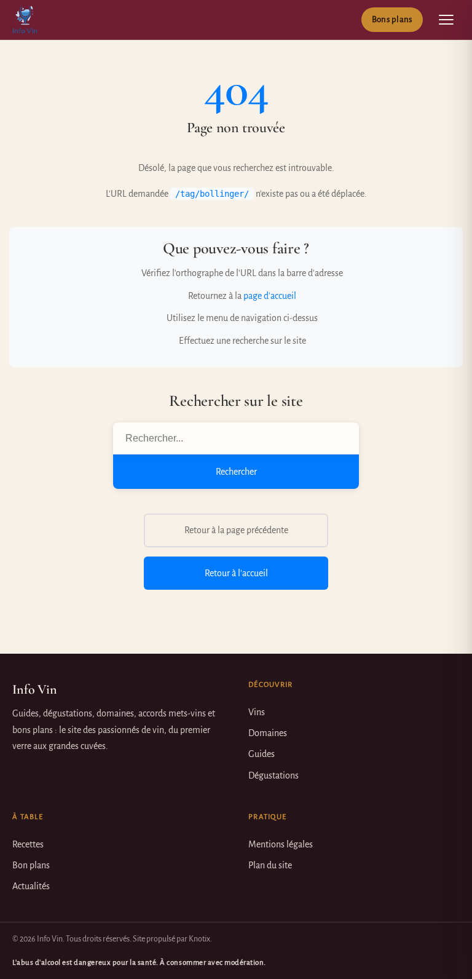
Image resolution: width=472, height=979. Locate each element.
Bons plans (392, 19)
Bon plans (31, 865)
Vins (256, 712)
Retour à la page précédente (236, 530)
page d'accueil (269, 296)
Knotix (199, 939)
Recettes (28, 844)
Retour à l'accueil (236, 573)
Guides (261, 754)
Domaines (267, 733)
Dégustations (273, 775)
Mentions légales (280, 844)
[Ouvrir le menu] (446, 19)
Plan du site (270, 865)
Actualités (31, 886)
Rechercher (236, 472)
